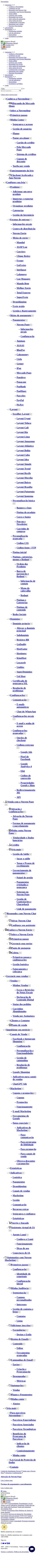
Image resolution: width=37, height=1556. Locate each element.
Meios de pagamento (20, 315)
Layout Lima (23, 436)
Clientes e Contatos (20, 1020)
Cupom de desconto (22, 160)
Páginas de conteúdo (22, 608)
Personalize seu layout (15, 17)
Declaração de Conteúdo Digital (25, 998)
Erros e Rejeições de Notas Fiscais (25, 991)
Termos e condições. (7, 1552)
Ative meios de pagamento (17, 19)
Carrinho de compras (23, 530)
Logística (17, 1177)
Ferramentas (9, 29)
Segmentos (21, 1505)
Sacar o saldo (23, 858)
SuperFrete (22, 297)
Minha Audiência (20, 1288)
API (19, 797)
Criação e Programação (23, 1370)
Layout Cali (23, 427)
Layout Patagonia (26, 491)
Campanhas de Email (22, 1360)
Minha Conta (17, 119)
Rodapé (24, 595)
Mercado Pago (24, 373)
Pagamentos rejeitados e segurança (23, 885)
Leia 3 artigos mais (7, 1488)
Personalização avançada (20, 537)
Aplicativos (16, 1172)
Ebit (23, 771)
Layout (13, 409)
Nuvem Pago (23, 324)
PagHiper (21, 391)
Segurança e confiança (24, 1213)
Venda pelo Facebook (10, 1507)
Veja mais (16, 849)
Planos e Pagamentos (21, 1394)
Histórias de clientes (25, 1510)
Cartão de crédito (25, 142)
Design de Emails (19, 1339)
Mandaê (21, 242)
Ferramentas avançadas (23, 1354)
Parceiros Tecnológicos (24, 1429)
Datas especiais (20, 1123)
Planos (16, 133)
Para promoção (28, 1149)
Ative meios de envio (15, 21)
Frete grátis (19, 306)
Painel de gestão (25, 877)
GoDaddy (21, 644)
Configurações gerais (23, 716)
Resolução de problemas (19, 689)
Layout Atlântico (25, 446)
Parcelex (21, 395)
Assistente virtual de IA (23, 1227)
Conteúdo (17, 1343)
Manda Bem (23, 283)
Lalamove (22, 274)
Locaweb (21, 662)
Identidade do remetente (23, 1275)
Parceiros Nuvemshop (15, 26)
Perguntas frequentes (28, 1521)
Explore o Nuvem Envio (20, 930)
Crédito (15, 845)
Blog (16, 1510)
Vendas (13, 980)
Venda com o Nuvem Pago (20, 801)
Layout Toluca (24, 423)
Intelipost (21, 269)
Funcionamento (24, 1106)
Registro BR (23, 639)
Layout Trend (23, 468)
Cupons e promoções (23, 1093)
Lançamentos (9, 28)
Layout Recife (24, 473)
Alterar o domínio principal (26, 629)
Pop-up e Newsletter (22, 522)
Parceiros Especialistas (24, 1420)
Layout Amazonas (26, 441)
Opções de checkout (22, 739)
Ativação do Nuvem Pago (11, 1477)
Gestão (16, 1200)
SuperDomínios (24, 671)
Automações (17, 1385)
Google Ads (26, 752)
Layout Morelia (25, 478)
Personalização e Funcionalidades (25, 1051)
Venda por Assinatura (24, 1016)
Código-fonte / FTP (26, 547)
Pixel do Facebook (25, 757)
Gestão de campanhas (22, 1059)
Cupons (20, 1097)
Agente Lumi (19, 1234)
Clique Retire (23, 256)
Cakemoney (23, 354)
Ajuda (11, 1521)
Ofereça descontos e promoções (26, 1162)
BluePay (21, 350)
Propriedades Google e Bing (28, 784)
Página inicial (20, 552)
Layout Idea (23, 459)
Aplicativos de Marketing (24, 1128)
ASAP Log (22, 247)
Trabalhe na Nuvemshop (16, 1517)
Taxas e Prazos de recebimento (26, 864)
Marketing (15, 1088)
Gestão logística (21, 964)
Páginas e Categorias (22, 601)
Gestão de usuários (22, 129)
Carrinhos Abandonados (19, 1010)
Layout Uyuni (23, 418)
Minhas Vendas (20, 985)
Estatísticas (16, 1168)
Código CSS (23, 543)
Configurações (17, 695)
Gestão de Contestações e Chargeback (24, 902)
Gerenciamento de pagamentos (22, 871)
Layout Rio (22, 432)
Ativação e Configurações (16, 810)
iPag (19, 368)
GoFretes (21, 265)
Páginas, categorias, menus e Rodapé (23, 558)
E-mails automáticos (23, 705)
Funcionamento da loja (22, 170)
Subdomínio (23, 635)
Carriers (21, 251)
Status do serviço (6, 1523)
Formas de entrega (19, 219)
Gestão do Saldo (21, 854)
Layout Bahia (23, 450)
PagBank (21, 386)
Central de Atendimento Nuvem (11, 1471)
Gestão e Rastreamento (24, 311)
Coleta (15, 952)
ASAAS (20, 345)
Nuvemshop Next (6, 1509)
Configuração (27, 336)
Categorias (8, 5)
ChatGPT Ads (20, 1084)
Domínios (15, 619)
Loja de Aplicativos (11, 1505)
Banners (7, 1512)
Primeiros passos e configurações (22, 958)
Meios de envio (20, 238)
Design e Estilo (24, 1334)
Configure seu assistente (23, 925)
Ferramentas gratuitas (15, 31)
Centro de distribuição (24, 228)
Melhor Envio (24, 288)
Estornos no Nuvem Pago (23, 893)
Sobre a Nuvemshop (20, 110)
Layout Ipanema (25, 496)
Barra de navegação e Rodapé (23, 574)
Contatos (21, 1316)
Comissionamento (26, 1450)
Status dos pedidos (22, 1004)
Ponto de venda (19, 1025)
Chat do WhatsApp (26, 711)
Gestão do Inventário (23, 215)
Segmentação (19, 1292)
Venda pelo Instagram (24, 1507)
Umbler (20, 667)
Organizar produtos (23, 206)
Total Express (23, 292)
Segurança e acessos (23, 124)
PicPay (20, 404)
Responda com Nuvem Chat (17, 10)
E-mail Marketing (22, 1111)
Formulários (19, 1330)
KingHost (21, 658)
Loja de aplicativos (14, 33)
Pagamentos (19, 320)
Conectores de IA (21, 1253)
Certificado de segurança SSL (20, 682)
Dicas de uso (23, 1248)
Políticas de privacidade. (21, 1552)
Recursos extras (21, 1209)
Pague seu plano (21, 138)
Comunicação (19, 699)
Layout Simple (24, 464)
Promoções (22, 1102)
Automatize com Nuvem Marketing (20, 12)
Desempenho (19, 1376)
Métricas (21, 1381)
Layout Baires (24, 482)
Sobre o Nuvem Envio (22, 934)
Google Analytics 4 (26, 765)
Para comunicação (27, 1136)
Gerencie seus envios (21, 943)
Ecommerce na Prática (16, 36)
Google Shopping (21, 1072)
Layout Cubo (23, 455)
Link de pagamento (26, 909)
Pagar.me (21, 382)
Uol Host (21, 676)
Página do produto (26, 512)
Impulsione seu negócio (18, 1029)
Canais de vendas (21, 1191)
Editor (20, 1348)
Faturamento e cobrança (20, 970)
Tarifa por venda (21, 166)
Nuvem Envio (19, 233)
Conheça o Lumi (25, 1239)
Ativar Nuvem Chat (21, 920)
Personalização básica (24, 500)
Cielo (19, 359)
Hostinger (22, 653)
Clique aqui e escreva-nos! (9, 94)
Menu (4, 48)
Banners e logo (24, 508)
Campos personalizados (24, 1298)
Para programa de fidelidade (28, 1143)
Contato (14, 1467)
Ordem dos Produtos (22, 565)
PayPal (20, 400)
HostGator (22, 649)
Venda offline (13, 13)
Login (6, 38)
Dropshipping (19, 301)
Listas (20, 1321)
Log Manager (23, 279)
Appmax (21, 341)
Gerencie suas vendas (15, 15)
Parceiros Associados (23, 1424)
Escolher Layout (21, 414)
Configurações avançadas (17, 22)
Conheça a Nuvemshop (16, 6)
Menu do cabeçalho (26, 589)
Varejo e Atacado (20, 1223)
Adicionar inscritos (20, 1325)
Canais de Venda (18, 1034)
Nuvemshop (4, 1)
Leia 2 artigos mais (7, 1480)
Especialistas (13, 35)
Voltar (4, 1491)
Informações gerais (22, 224)
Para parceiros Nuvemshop (17, 1414)
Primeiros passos (18, 115)
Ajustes (16, 1403)
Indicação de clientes (23, 1444)
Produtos (14, 187)
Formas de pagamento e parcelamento (24, 824)
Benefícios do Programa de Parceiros (19, 1436)
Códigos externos (25, 745)
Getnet (20, 363)
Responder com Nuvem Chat (21, 913)
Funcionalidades (13, 1503)
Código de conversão (26, 776)
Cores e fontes (24, 517)
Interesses (22, 1304)
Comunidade (17, 1521)
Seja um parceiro (14, 1516)
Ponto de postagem (20, 948)
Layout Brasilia (24, 487)
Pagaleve (21, 377)
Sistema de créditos (26, 154)
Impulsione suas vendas (16, 24)
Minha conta (17, 1399)
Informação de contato (28, 582)
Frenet (20, 260)
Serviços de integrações (16, 1514)
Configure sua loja (14, 8)
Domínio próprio (21, 623)
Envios (16, 1364)
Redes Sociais (19, 614)
